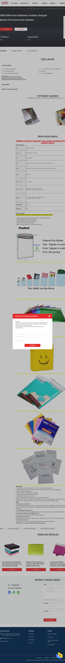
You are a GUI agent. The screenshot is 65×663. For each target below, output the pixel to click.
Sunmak (32, 345)
